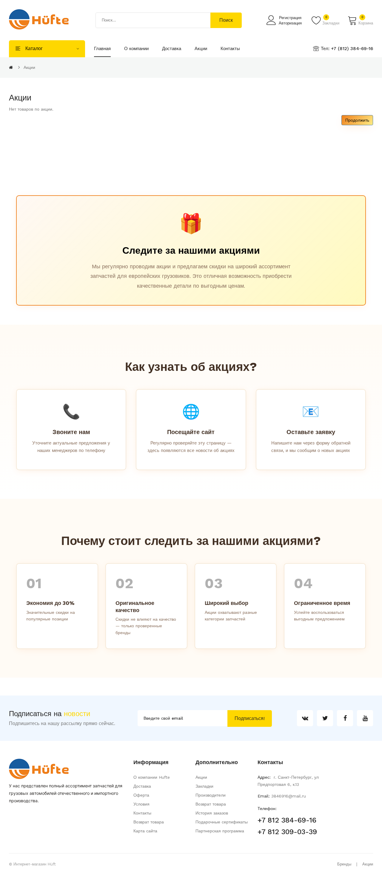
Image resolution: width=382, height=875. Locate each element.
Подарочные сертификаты (221, 822)
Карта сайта (145, 830)
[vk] (305, 718)
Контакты (142, 813)
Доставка (142, 786)
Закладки (204, 786)
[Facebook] (345, 718)
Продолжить (357, 120)
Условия (141, 804)
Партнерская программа (219, 830)
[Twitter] (325, 718)
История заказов (211, 813)
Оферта (141, 795)
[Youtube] (365, 718)
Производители (210, 795)
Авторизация (290, 23)
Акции (29, 67)
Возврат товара (148, 822)
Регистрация (290, 18)
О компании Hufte (151, 777)
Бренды (344, 864)
